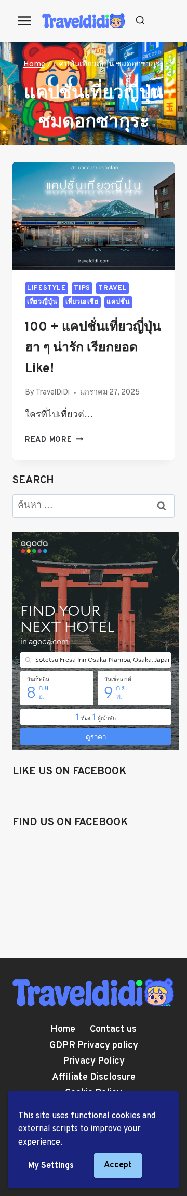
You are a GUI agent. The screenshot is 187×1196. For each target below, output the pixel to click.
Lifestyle (46, 288)
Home (62, 1030)
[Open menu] (24, 20)
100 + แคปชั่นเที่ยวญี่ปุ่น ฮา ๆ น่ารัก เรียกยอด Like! (93, 348)
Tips (82, 288)
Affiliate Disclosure (94, 1077)
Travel (112, 288)
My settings (51, 1166)
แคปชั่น (118, 302)
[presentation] (93, 216)
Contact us (113, 1030)
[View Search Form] (140, 21)
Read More (54, 440)
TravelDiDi (53, 393)
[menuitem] (164, 13)
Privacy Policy (94, 1061)
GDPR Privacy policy (93, 1046)
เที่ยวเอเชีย (82, 302)
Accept (118, 1165)
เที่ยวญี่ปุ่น (42, 302)
